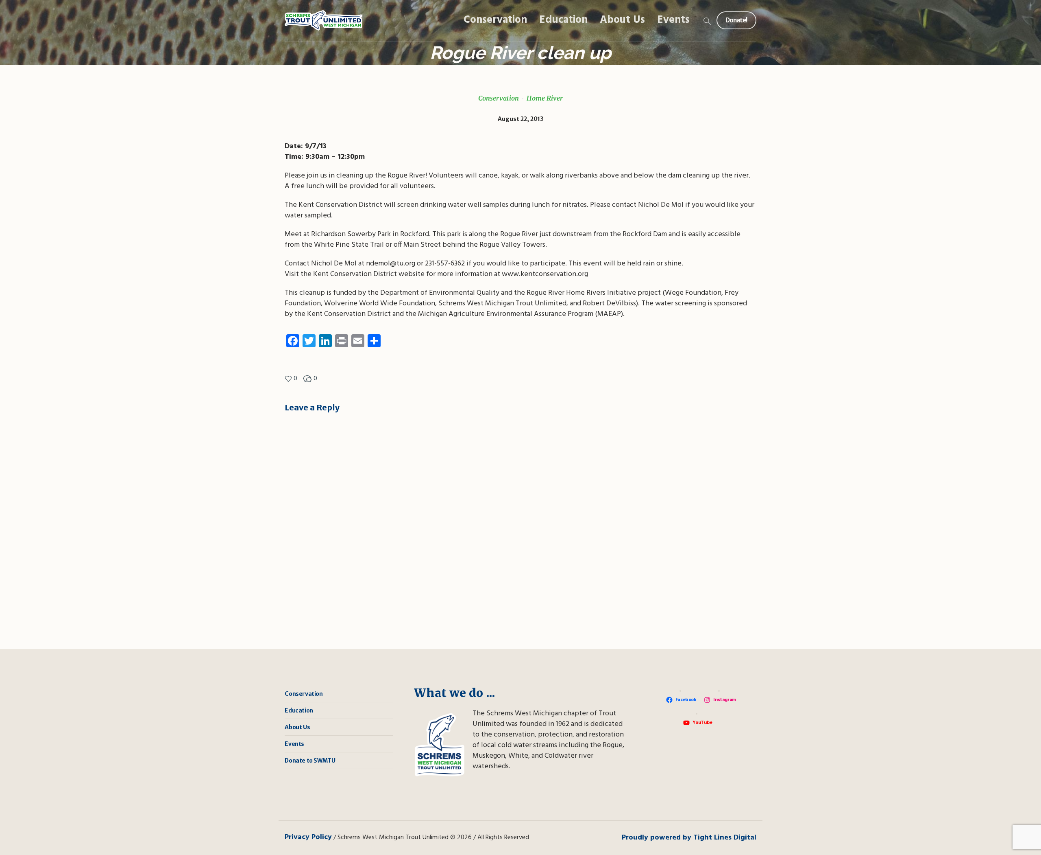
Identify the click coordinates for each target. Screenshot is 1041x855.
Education (299, 710)
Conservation (498, 98)
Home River (545, 98)
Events (294, 744)
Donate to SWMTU (310, 760)
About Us (297, 727)
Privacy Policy (308, 837)
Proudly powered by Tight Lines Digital (689, 838)
